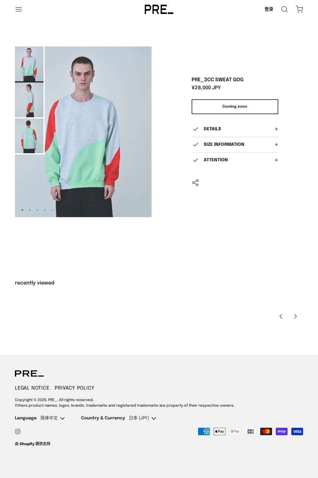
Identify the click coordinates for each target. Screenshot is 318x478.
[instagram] (17, 431)
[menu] (18, 9)
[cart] (299, 9)
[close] (284, 9)
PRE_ (52, 400)
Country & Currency (103, 418)
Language (26, 418)
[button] (129, 210)
